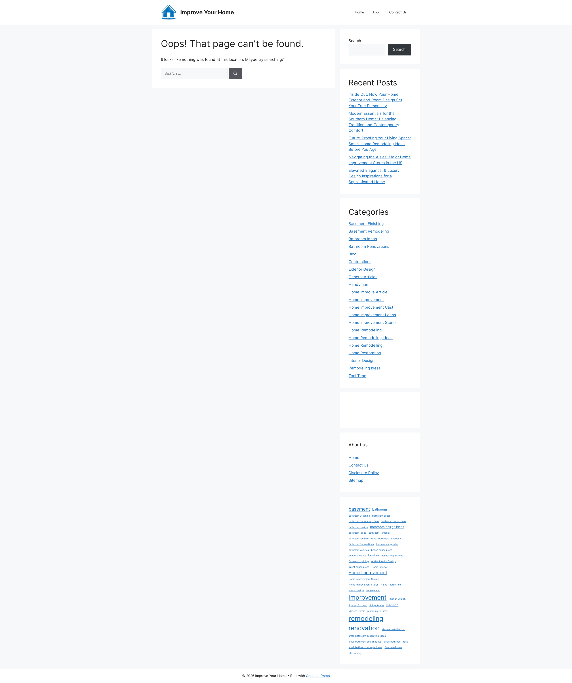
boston (373, 555)
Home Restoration (365, 353)
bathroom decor (381, 515)
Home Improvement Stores (373, 322)
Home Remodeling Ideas (371, 337)
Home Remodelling (366, 345)
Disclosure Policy (364, 473)
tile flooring (355, 653)
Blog (376, 12)
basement (359, 509)
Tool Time (357, 375)
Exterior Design (362, 269)
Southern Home (393, 647)
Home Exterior (379, 567)
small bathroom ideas (396, 641)
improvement (368, 597)
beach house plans (381, 550)
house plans (373, 590)
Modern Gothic (357, 611)
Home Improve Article (368, 292)
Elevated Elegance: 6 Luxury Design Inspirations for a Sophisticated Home (374, 176)
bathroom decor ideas (393, 521)
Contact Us (398, 12)
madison (392, 605)
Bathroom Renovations (369, 246)
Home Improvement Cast (371, 307)
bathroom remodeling (390, 538)
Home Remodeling (365, 330)
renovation (364, 628)
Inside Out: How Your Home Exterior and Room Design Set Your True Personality (375, 100)
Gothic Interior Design (383, 561)
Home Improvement (366, 299)
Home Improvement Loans (372, 315)
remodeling (366, 618)
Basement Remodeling (369, 231)
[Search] (235, 73)
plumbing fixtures (377, 611)
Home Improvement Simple (364, 579)
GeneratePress (318, 676)
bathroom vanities (359, 550)
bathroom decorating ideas (364, 521)
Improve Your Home (207, 12)
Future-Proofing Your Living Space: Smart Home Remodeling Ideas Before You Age (380, 144)
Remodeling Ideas (365, 368)
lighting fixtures (358, 605)
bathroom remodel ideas (362, 538)
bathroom (379, 509)
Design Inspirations (392, 555)
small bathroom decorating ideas (367, 635)
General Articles (363, 277)
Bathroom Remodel (379, 532)
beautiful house (357, 555)
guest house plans (359, 567)
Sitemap (356, 480)
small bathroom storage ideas (365, 647)
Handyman (358, 284)
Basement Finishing (366, 223)
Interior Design (361, 360)
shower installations (393, 629)
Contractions (360, 261)
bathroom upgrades (387, 544)
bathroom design (358, 527)
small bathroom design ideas (365, 641)
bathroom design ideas (387, 527)
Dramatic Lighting (359, 561)
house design (356, 590)
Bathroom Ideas (363, 239)
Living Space (376, 605)
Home (359, 12)
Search (355, 40)
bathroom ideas (357, 532)
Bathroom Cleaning (359, 515)
